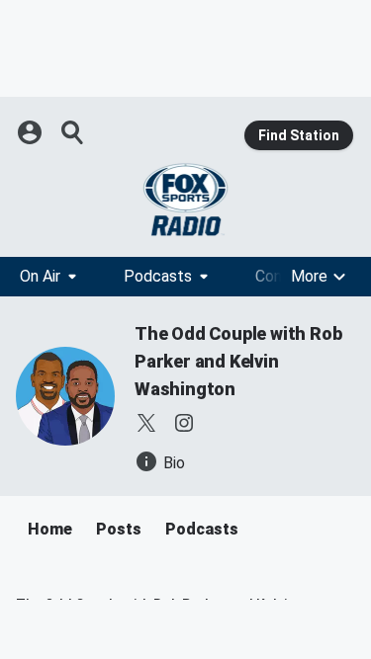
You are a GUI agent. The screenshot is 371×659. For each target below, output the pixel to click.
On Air (40, 276)
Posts (118, 529)
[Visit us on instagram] (184, 423)
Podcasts (158, 276)
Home (50, 529)
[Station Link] (185, 199)
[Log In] (32, 132)
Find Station (298, 135)
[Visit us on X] (146, 423)
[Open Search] (73, 132)
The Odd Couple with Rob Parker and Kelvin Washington (238, 361)
